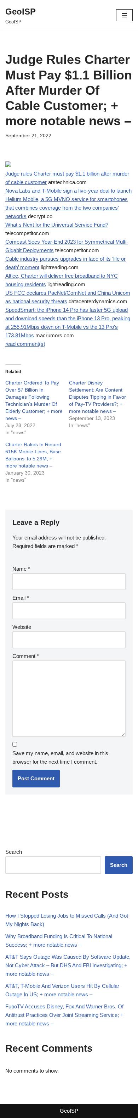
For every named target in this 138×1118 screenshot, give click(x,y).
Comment (25, 656)
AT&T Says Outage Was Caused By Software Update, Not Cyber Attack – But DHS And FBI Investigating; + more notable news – (68, 965)
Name (21, 569)
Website (21, 627)
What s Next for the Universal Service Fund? (56, 225)
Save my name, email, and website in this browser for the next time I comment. (60, 757)
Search (13, 852)
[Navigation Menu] (124, 15)
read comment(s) (25, 344)
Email (20, 598)
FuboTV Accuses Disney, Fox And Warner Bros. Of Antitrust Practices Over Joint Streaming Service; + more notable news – (64, 1014)
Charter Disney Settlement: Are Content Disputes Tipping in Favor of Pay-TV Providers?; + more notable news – (97, 397)
